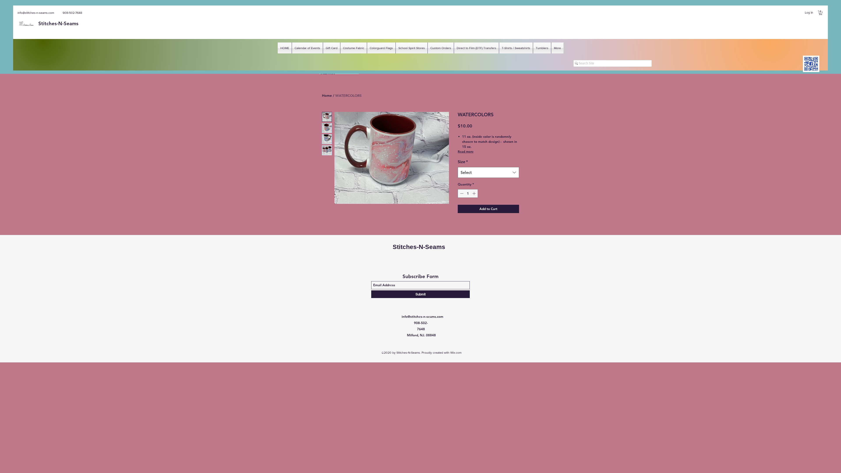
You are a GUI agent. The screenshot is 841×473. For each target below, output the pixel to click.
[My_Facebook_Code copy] (811, 64)
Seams (71, 23)
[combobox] (488, 172)
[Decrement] (461, 193)
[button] (820, 13)
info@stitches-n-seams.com (36, 12)
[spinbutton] (468, 193)
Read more (466, 152)
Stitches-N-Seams (419, 247)
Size (463, 161)
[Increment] (474, 193)
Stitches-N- (51, 23)
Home (327, 96)
